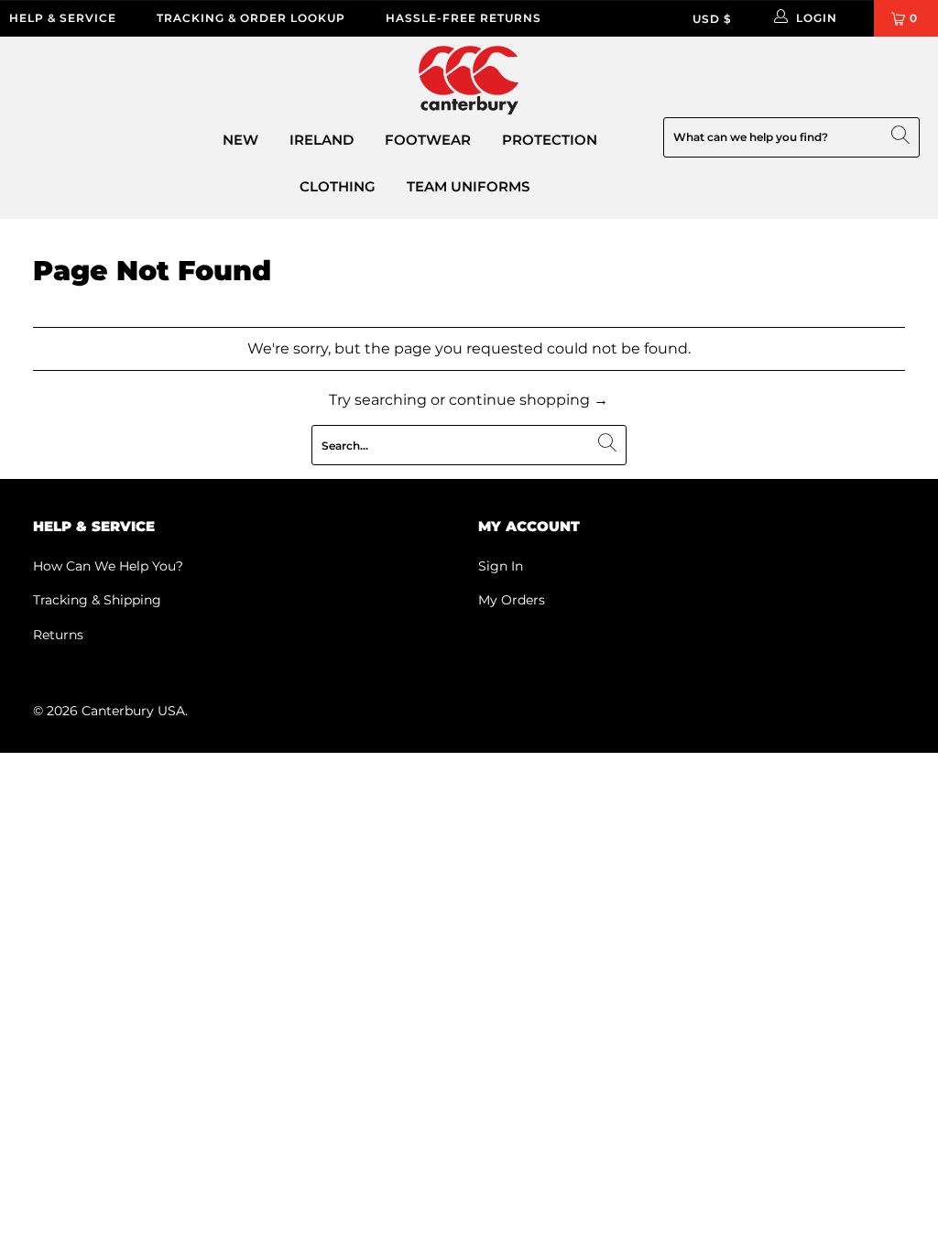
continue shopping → (528, 399)
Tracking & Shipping (97, 600)
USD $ (712, 19)
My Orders (511, 600)
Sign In (500, 566)
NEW (240, 139)
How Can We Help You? (108, 566)
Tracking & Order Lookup (251, 18)
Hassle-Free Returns (463, 18)
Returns (58, 634)
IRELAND (321, 139)
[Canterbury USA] (469, 81)
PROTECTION (549, 139)
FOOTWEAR (428, 139)
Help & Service (62, 18)
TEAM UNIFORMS (468, 186)
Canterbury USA (133, 710)
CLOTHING (338, 186)
